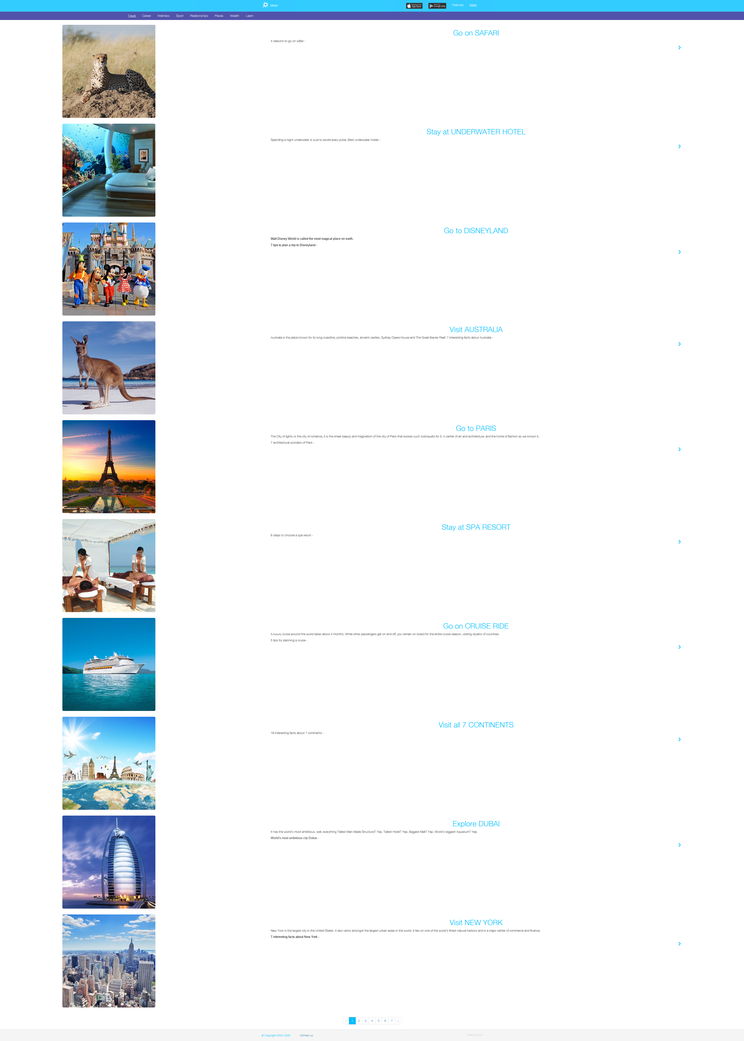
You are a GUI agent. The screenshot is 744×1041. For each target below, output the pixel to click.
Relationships (199, 15)
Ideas (473, 5)
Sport (179, 15)
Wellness (164, 15)
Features (458, 5)
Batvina (479, 1035)
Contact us (306, 1035)
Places (219, 15)
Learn (249, 15)
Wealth (234, 15)
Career (146, 15)
